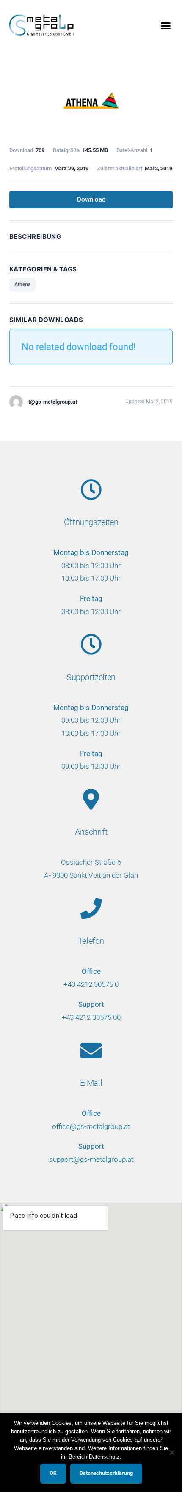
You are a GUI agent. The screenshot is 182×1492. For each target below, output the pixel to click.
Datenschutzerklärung (106, 1473)
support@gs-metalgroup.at (91, 1159)
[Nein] (171, 1452)
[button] (166, 25)
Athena (22, 284)
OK (53, 1473)
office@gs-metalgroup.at (91, 1126)
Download (91, 199)
